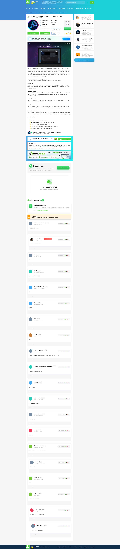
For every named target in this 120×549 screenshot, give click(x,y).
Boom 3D (44, 133)
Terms (80, 547)
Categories (80, 8)
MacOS (44, 8)
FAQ (70, 547)
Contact (64, 547)
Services (89, 8)
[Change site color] (87, 2)
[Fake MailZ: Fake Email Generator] (49, 155)
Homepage (29, 12)
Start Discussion (64, 167)
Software (35, 12)
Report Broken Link (45, 33)
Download (34, 33)
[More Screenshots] (54, 33)
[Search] (83, 2)
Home (28, 8)
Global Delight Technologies (37, 133)
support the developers (42, 146)
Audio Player (48, 133)
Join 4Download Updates (83, 60)
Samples (63, 8)
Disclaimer (86, 547)
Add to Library (67, 28)
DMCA (93, 547)
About (58, 547)
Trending (71, 8)
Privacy (74, 547)
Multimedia (44, 12)
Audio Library (53, 8)
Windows (36, 8)
